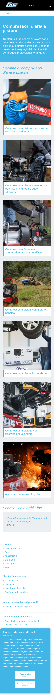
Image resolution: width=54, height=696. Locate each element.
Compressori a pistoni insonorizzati (26, 373)
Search (49, 5)
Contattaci (10, 584)
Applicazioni (11, 556)
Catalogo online (12, 548)
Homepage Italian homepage (11, 5)
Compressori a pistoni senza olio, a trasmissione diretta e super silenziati (26, 188)
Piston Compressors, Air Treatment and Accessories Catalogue (27, 520)
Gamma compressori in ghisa (23, 494)
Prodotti (8, 13)
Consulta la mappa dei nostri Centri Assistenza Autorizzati (22, 623)
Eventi (8, 567)
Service (8, 552)
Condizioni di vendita (15, 588)
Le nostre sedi (12, 580)
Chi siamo (10, 560)
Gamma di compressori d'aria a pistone (22, 70)
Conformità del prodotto (16, 592)
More (31, 5)
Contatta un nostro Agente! (18, 606)
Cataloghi (9, 563)
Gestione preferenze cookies (25, 684)
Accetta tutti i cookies (25, 675)
